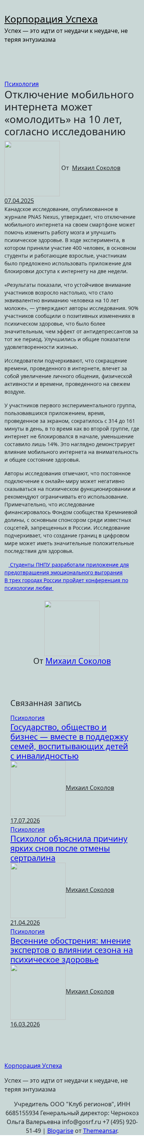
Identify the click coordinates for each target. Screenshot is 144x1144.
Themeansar (100, 1131)
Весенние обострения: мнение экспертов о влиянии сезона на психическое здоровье (71, 950)
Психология (21, 84)
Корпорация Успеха (51, 19)
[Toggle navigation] (9, 9)
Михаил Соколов (96, 168)
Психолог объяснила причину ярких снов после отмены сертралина (68, 848)
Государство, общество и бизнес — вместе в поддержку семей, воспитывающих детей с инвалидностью (69, 741)
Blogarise (60, 1131)
